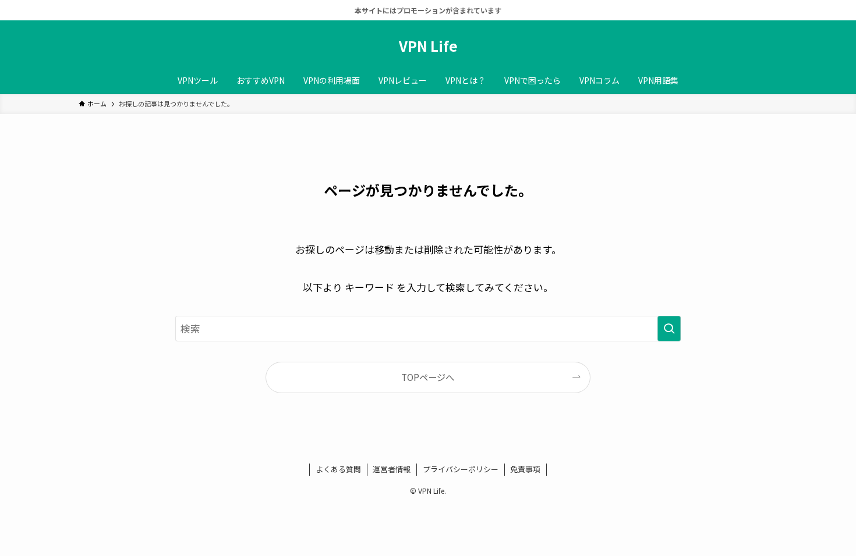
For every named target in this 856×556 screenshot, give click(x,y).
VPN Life (428, 46)
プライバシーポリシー (460, 469)
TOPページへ (427, 376)
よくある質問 (338, 469)
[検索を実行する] (669, 328)
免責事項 (525, 469)
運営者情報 (392, 469)
